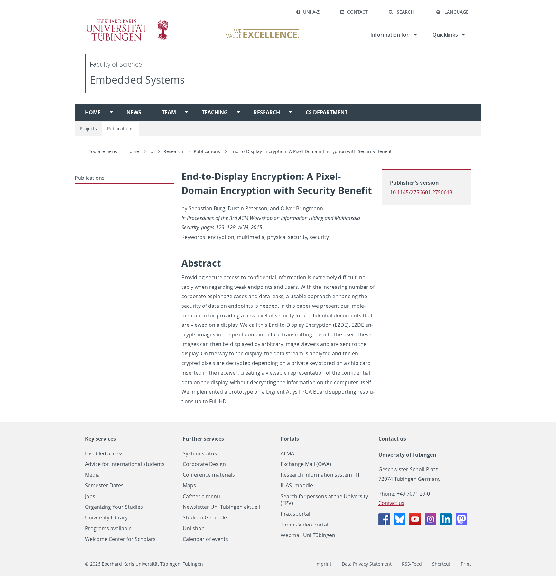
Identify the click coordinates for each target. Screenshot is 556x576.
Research (267, 112)
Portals (290, 438)
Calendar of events (205, 539)
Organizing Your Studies (114, 507)
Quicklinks (445, 34)
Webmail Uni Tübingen (308, 535)
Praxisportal (295, 513)
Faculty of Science (116, 64)
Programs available (108, 528)
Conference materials (209, 474)
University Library (106, 517)
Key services (100, 438)
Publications (120, 128)
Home (93, 112)
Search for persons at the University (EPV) (324, 500)
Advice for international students (125, 464)
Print (466, 564)
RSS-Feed (412, 564)
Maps (189, 485)
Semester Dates (104, 485)
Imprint (323, 564)
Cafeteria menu (201, 496)
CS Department (327, 112)
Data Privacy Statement (367, 564)
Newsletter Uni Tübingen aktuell (221, 507)
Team (169, 112)
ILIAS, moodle (297, 485)
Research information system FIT (320, 474)
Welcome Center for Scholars (120, 539)
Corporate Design (204, 464)
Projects (88, 128)
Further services (203, 438)
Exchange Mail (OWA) (306, 464)
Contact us (392, 438)
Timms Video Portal (304, 524)
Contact (357, 12)
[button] (401, 12)
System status (200, 453)
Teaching (215, 112)
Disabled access (104, 453)
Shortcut (441, 564)
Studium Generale (205, 517)
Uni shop (194, 528)
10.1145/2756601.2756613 (421, 192)
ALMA (287, 453)
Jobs (90, 496)
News (133, 112)
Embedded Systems (137, 80)
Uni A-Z (311, 12)
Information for (390, 34)
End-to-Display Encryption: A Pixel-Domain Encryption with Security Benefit (311, 151)
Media (92, 474)
